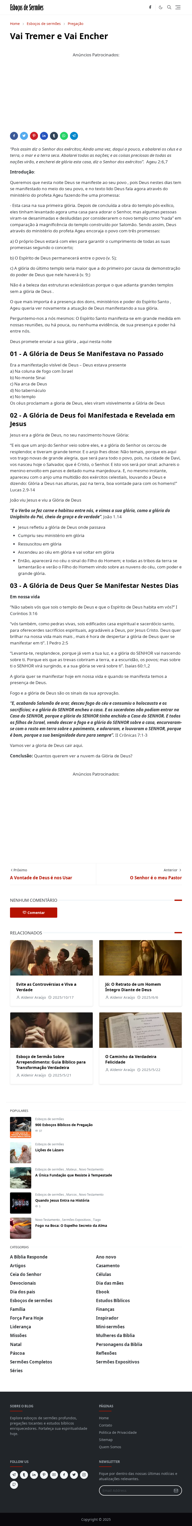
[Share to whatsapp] (64, 136)
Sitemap (106, 1439)
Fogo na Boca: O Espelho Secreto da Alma (71, 1225)
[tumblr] (24, 1475)
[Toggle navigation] (178, 7)
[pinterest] (44, 1475)
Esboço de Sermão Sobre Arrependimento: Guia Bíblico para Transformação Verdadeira (51, 1062)
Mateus (72, 1169)
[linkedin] (34, 1475)
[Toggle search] (169, 7)
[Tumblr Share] (54, 136)
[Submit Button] (176, 1490)
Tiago (97, 1220)
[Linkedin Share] (44, 136)
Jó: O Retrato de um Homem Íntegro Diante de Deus (133, 987)
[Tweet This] (24, 136)
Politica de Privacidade (118, 1432)
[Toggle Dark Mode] (160, 7)
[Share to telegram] (74, 136)
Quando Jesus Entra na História (62, 1200)
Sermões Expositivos (77, 1220)
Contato (105, 1425)
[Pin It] (34, 136)
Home (104, 1418)
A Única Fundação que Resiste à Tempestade (73, 1175)
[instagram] (84, 1475)
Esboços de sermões (49, 1119)
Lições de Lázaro (49, 1150)
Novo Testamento (91, 1169)
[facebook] (150, 7)
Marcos (72, 1194)
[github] (14, 1485)
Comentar (36, 912)
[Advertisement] (96, 97)
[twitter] (74, 1475)
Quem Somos (110, 1446)
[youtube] (54, 1475)
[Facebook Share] (14, 136)
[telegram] (14, 1475)
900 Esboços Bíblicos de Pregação (64, 1124)
